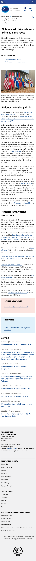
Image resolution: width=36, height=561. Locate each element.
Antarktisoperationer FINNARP (11, 265)
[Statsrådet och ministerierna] (3, 2)
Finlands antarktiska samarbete (15, 62)
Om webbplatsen (29, 536)
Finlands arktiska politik (13, 60)
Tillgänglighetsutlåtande (18, 539)
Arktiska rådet (15, 151)
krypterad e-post (11, 449)
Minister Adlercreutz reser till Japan (15, 396)
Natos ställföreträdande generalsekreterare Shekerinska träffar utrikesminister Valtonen (16, 378)
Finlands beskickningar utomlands (12, 536)
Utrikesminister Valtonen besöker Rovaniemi (14, 368)
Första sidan (5, 17)
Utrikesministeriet (6, 515)
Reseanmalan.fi (6, 525)
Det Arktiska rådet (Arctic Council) (16, 307)
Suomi (12, 2)
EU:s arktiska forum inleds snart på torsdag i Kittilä (17, 405)
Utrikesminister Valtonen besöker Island (16, 388)
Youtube (3, 507)
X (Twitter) (4, 494)
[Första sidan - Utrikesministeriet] (11, 9)
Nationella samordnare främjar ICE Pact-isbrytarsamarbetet (17, 415)
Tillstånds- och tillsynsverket (17, 293)
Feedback (29, 539)
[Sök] (24, 8)
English (25, 2)
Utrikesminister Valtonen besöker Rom (16, 345)
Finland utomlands (7, 518)
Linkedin (3, 501)
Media (32, 2)
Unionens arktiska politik (22, 203)
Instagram (4, 497)
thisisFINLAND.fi (6, 521)
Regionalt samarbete (10, 19)
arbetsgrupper (25, 183)
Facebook (4, 504)
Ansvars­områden (17, 17)
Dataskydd (7, 539)
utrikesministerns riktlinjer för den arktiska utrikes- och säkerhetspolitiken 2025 (17, 119)
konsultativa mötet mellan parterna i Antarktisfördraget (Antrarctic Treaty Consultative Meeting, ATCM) (17, 237)
